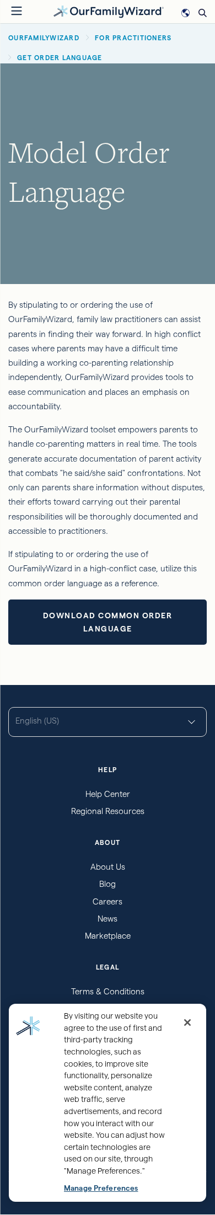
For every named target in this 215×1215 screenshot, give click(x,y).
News (107, 918)
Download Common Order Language (108, 622)
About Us (107, 866)
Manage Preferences (101, 1188)
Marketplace (108, 935)
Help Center (107, 794)
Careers (107, 901)
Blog (107, 883)
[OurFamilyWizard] (108, 10)
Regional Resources (107, 811)
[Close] (187, 1022)
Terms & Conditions (107, 991)
